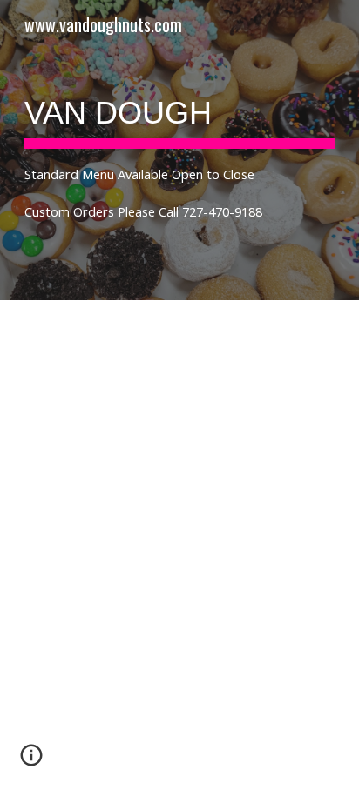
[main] (179, 150)
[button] (31, 761)
